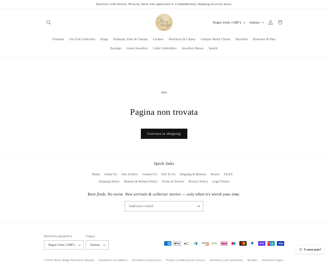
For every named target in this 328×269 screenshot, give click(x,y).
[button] (49, 22)
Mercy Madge (62, 260)
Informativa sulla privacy (147, 260)
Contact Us (149, 174)
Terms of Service (173, 181)
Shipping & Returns (193, 174)
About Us (110, 174)
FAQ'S (228, 174)
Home (96, 174)
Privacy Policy (198, 181)
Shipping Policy (109, 181)
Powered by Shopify (83, 260)
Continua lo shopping (164, 133)
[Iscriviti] (198, 206)
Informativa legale (273, 260)
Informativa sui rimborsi (113, 260)
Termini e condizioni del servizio (185, 260)
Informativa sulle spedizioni (226, 260)
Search (215, 174)
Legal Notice (220, 181)
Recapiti (252, 260)
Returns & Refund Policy (141, 181)
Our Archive (129, 174)
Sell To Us (168, 174)
